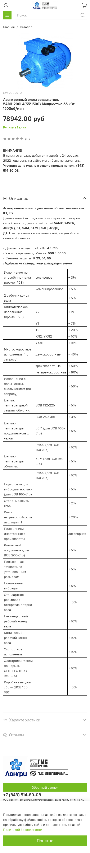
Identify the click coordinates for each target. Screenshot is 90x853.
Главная (9, 27)
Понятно (45, 840)
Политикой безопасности (22, 830)
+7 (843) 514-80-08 (22, 795)
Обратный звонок (45, 787)
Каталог (26, 27)
